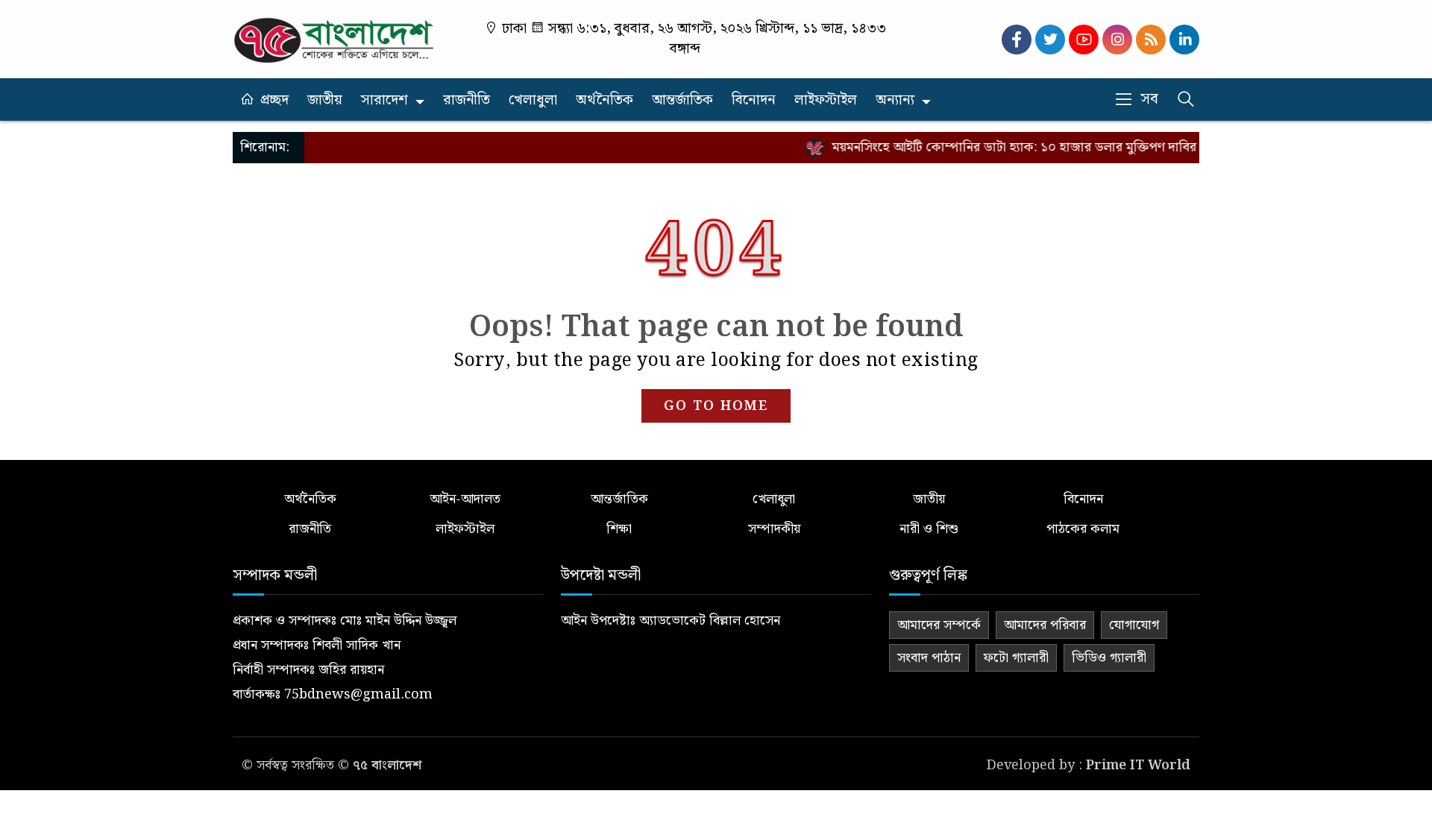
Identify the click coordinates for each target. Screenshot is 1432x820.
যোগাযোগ (1134, 625)
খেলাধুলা (533, 100)
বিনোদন (754, 100)
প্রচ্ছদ (274, 100)
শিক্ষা (619, 529)
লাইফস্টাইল (825, 100)
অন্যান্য (895, 100)
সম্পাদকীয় (774, 529)
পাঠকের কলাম (1082, 529)
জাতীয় (324, 100)
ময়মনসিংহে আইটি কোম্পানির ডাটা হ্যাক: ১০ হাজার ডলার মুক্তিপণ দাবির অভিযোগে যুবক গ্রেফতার (1061, 147)
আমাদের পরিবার (1045, 625)
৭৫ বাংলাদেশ (387, 765)
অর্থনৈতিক (604, 100)
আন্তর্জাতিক (682, 100)
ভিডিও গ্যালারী (1109, 658)
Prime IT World (1138, 765)
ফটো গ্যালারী (1016, 658)
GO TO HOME (716, 406)
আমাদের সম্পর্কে (939, 625)
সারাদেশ (384, 100)
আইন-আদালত (465, 499)
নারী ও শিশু (928, 529)
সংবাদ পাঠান (929, 658)
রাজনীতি (466, 100)
